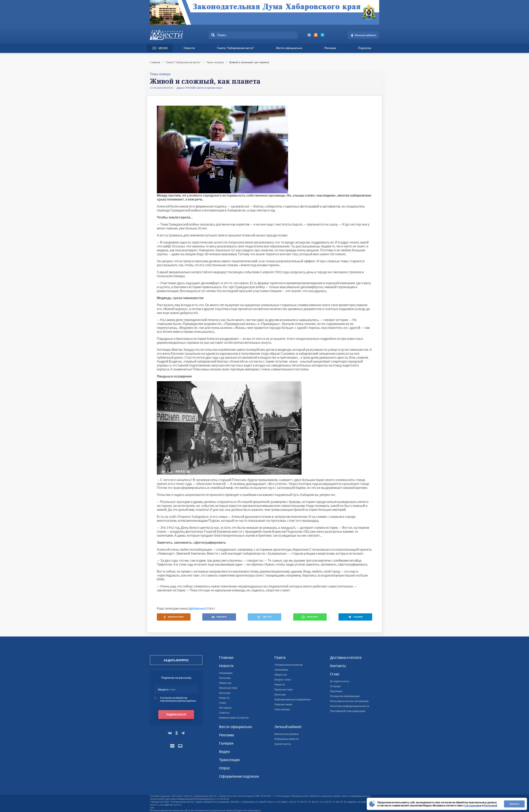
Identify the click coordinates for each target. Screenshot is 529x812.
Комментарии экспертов (234, 717)
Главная (226, 657)
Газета (280, 657)
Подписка (364, 48)
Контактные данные (286, 734)
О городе (335, 686)
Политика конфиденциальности (349, 706)
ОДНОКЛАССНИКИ (176, 617)
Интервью (225, 707)
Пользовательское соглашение (349, 701)
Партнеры (336, 691)
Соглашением (472, 805)
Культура (224, 692)
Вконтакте (221, 617)
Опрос (224, 768)
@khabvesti (197, 608)
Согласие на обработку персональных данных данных (178, 699)
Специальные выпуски (288, 664)
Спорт (222, 702)
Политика (225, 678)
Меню (163, 48)
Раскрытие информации (345, 696)
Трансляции (229, 759)
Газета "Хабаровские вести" (235, 48)
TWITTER (266, 617)
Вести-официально (289, 48)
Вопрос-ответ (282, 679)
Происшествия (228, 688)
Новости (189, 48)
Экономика (225, 673)
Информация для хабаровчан (292, 699)
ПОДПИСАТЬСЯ (176, 714)
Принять (514, 803)
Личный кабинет (365, 35)
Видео (224, 751)
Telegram (358, 617)
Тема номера (282, 709)
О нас (335, 674)
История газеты (339, 681)
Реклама (330, 48)
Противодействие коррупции (347, 711)
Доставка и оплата (345, 657)
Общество (225, 683)
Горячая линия (283, 704)
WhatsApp (312, 617)
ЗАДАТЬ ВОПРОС (176, 660)
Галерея (226, 743)
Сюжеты (224, 712)
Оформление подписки (239, 776)
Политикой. (491, 805)
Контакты (338, 665)
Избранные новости (286, 739)
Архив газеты (282, 744)
